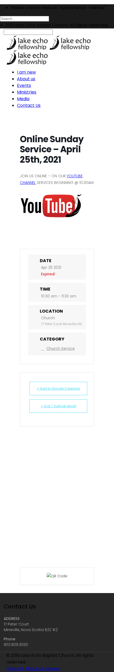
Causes (51, 669)
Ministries (26, 92)
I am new (26, 72)
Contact (15, 669)
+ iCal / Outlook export (58, 406)
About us (26, 79)
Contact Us (29, 105)
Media (23, 99)
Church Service (60, 348)
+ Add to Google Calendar (58, 388)
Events (24, 85)
